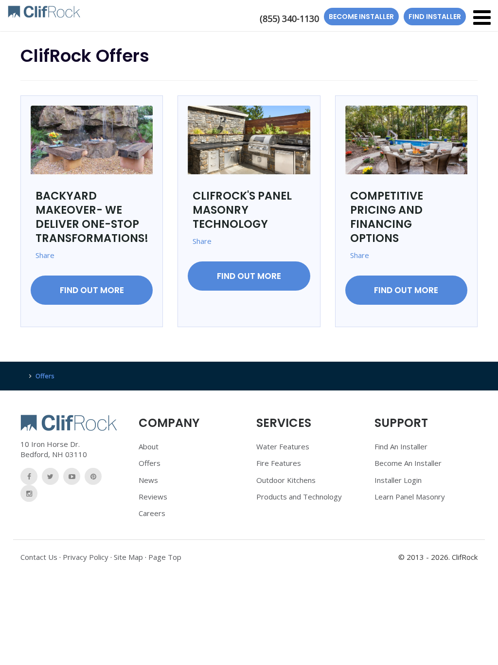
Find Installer (435, 16)
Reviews (153, 496)
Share (45, 255)
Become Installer (361, 16)
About (149, 446)
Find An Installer (400, 446)
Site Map (128, 557)
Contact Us (38, 557)
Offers (149, 463)
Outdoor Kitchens (286, 480)
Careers (152, 513)
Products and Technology (299, 496)
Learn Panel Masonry (409, 496)
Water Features (282, 446)
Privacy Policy (85, 557)
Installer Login (398, 480)
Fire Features (278, 463)
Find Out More (92, 290)
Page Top (164, 557)
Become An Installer (408, 463)
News (148, 480)
